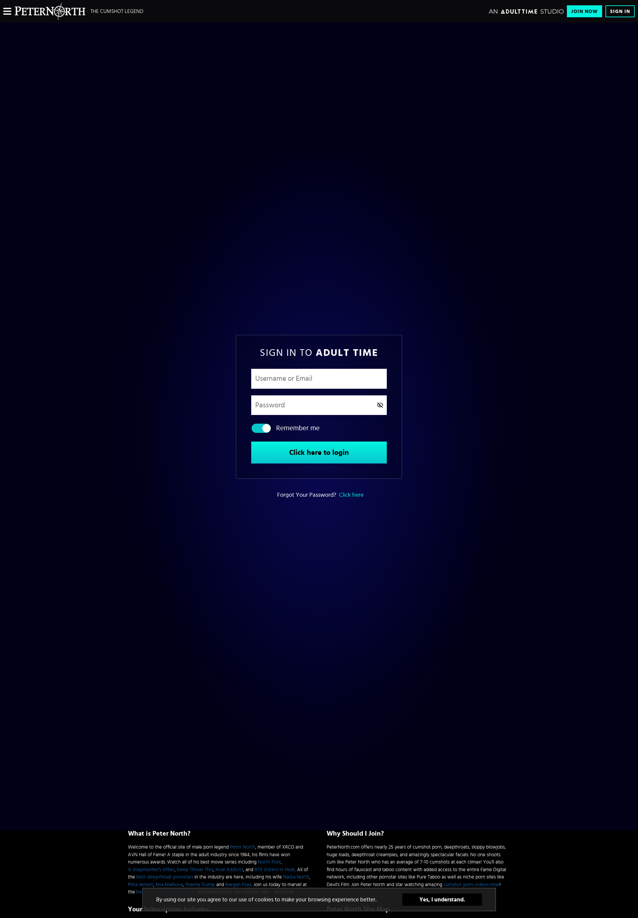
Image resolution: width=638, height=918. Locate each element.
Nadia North (296, 876)
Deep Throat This (195, 869)
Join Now (584, 11)
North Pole (269, 862)
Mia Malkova (169, 884)
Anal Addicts (229, 869)
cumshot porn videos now (471, 884)
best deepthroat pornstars (164, 876)
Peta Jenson (140, 884)
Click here (351, 495)
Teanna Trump (200, 884)
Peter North (242, 847)
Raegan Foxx (238, 884)
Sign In (620, 11)
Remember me (298, 428)
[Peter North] (50, 11)
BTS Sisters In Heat (275, 869)
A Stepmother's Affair (151, 869)
